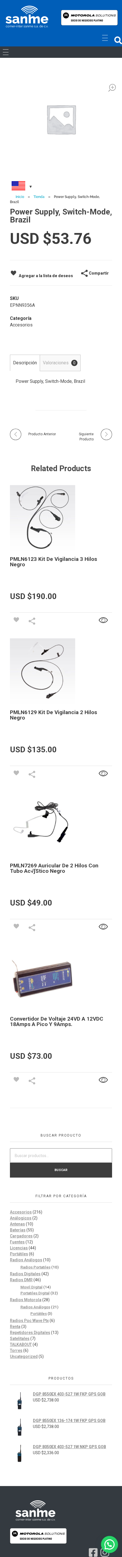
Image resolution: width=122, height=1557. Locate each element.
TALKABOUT (21, 1344)
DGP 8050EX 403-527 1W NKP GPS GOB (69, 1446)
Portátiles (19, 1254)
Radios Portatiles (35, 1267)
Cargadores (21, 1236)
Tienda (39, 197)
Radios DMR (21, 1280)
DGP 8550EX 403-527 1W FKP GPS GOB (69, 1394)
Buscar (61, 1170)
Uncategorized (24, 1356)
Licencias (19, 1248)
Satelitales (20, 1338)
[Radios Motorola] (27, 16)
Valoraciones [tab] (59, 362)
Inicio (20, 197)
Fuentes (17, 1242)
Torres (16, 1350)
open (112, 88)
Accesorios (21, 325)
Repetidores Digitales (30, 1332)
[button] (118, 40)
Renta (15, 1326)
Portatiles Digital (35, 1293)
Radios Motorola (25, 1300)
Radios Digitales (25, 1274)
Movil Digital (31, 1287)
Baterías (18, 1230)
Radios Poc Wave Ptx (29, 1320)
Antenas (17, 1224)
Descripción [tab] (25, 362)
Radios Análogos (26, 1260)
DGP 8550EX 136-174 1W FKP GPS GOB (69, 1420)
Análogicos (20, 1218)
